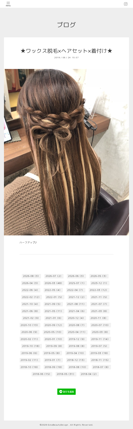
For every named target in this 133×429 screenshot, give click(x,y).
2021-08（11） (76, 304)
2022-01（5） (54, 297)
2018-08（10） (78, 367)
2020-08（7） (77, 325)
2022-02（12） (31, 297)
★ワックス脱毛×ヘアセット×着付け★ (66, 50)
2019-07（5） (99, 346)
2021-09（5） (53, 304)
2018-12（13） (76, 360)
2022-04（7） (75, 290)
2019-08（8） (77, 346)
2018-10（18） (30, 367)
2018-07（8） (101, 367)
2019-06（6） (29, 353)
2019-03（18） (100, 353)
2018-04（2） (89, 374)
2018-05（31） (66, 374)
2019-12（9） (77, 339)
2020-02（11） (30, 339)
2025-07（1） (77, 283)
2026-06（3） (76, 276)
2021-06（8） (30, 311)
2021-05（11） (54, 311)
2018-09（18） (54, 367)
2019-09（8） (54, 346)
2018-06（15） (42, 374)
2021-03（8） (99, 311)
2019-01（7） (53, 360)
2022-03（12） (99, 290)
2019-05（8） (52, 353)
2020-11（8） (99, 318)
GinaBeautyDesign (58, 424)
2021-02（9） (31, 318)
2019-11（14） (100, 339)
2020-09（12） (54, 325)
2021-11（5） (99, 297)
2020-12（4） (76, 318)
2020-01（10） (54, 339)
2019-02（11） (30, 360)
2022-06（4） (30, 290)
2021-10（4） (30, 304)
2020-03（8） (100, 332)
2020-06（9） (29, 332)
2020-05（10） (53, 332)
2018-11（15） (100, 360)
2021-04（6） (77, 311)
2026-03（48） (54, 283)
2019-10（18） (31, 346)
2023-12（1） (99, 283)
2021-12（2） (77, 297)
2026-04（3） (30, 283)
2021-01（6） (54, 318)
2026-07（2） (54, 276)
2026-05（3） (99, 276)
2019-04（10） (75, 353)
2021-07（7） (99, 304)
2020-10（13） (30, 325)
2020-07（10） (100, 325)
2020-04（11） (77, 332)
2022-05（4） (53, 290)
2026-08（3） (31, 276)
